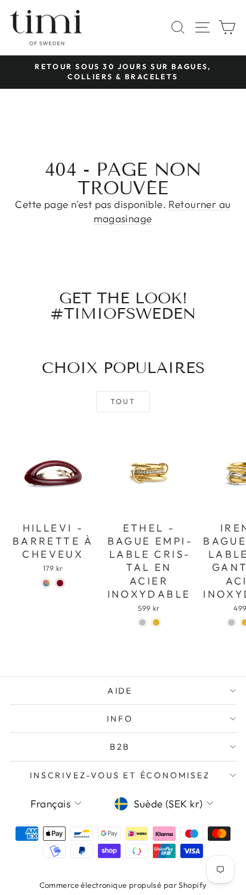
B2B (120, 746)
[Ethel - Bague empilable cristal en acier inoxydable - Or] (156, 622)
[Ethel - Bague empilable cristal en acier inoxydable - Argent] (142, 622)
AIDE (120, 690)
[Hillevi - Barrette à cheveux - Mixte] (46, 583)
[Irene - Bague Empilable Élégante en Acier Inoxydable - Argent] (231, 622)
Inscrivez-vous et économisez (120, 775)
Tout (123, 401)
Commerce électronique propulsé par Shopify (123, 885)
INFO (120, 718)
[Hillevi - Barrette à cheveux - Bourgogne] (60, 583)
